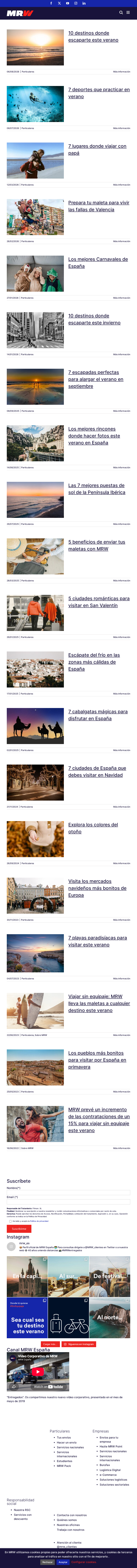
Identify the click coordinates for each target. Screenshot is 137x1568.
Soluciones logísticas (113, 1479)
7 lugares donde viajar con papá (35, 156)
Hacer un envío (67, 1442)
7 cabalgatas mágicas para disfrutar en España (35, 721)
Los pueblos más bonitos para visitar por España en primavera (35, 1061)
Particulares (28, 71)
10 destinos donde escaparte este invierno (35, 325)
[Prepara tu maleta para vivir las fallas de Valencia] (35, 217)
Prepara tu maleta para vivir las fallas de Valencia (35, 212)
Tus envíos (64, 1437)
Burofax (105, 1465)
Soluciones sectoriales (114, 1484)
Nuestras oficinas (68, 1525)
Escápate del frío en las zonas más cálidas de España (35, 663)
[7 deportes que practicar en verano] (35, 104)
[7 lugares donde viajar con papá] (35, 161)
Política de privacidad (39, 1221)
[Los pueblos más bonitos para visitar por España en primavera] (35, 1067)
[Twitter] (58, 1500)
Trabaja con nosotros (70, 1529)
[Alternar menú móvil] (128, 12)
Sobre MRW (41, 1035)
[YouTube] (64, 1500)
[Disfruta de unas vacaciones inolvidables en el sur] (68, 1276)
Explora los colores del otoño (35, 834)
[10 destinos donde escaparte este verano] (35, 47)
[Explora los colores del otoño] (35, 839)
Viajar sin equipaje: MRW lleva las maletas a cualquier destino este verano (35, 1004)
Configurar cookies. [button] (84, 1562)
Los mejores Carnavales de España (35, 269)
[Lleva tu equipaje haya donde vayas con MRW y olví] (68, 1317)
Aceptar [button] (63, 1562)
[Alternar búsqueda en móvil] (121, 12)
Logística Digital (110, 1470)
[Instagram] (70, 1500)
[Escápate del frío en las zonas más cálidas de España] (35, 669)
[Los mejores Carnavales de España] (35, 274)
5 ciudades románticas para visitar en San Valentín (35, 608)
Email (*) (12, 1197)
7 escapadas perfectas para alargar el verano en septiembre (35, 380)
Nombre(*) (14, 1188)
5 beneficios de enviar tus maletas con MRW (35, 551)
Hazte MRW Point (111, 1446)
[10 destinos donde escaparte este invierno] (35, 330)
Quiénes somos (67, 1520)
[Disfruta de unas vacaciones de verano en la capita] (27, 1276)
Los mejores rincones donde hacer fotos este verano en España (35, 437)
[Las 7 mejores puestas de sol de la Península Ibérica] (35, 500)
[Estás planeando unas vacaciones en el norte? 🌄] (109, 1317)
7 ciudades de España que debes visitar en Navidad (35, 778)
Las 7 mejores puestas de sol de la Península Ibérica (35, 495)
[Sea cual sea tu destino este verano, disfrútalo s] (27, 1317)
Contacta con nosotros (72, 1515)
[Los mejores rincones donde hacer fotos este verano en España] (35, 443)
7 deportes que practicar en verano (35, 99)
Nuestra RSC (22, 1510)
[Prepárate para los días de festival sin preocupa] (109, 1276)
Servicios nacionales (70, 1447)
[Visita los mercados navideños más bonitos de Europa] (35, 896)
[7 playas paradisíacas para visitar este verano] (35, 953)
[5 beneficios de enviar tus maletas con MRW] (35, 556)
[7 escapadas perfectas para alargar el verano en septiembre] (35, 387)
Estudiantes (64, 1461)
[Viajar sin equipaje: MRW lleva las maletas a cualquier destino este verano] (35, 1011)
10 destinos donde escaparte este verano (35, 42)
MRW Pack (64, 1466)
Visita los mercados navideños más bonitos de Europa (35, 889)
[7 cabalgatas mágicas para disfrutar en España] (35, 726)
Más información (121, 71)
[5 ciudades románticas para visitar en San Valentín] (35, 613)
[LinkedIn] (76, 1500)
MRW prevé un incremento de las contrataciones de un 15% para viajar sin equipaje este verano (35, 1115)
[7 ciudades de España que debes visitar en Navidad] (35, 783)
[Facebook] (51, 1500)
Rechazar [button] (47, 1562)
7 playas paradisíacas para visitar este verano (35, 948)
